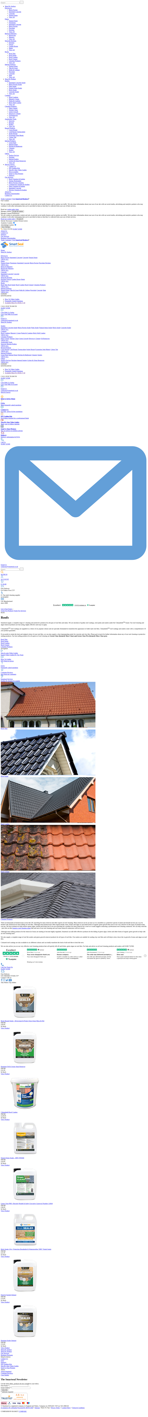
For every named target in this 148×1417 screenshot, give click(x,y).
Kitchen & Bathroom (15, 146)
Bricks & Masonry (11, 33)
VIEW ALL (5, 259)
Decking (11, 30)
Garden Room (13, 46)
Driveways (8, 8)
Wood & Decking (11, 41)
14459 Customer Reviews (19, 1399)
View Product (5, 1028)
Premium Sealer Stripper (8, 1340)
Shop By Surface (10, 6)
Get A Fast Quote (6, 609)
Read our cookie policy (8, 219)
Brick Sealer (13, 90)
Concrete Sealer (14, 92)
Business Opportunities (12, 193)
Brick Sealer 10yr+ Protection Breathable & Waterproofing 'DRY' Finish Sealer (26, 1249)
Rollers (11, 124)
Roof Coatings (13, 97)
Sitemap (37, 1408)
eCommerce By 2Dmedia (9, 1408)
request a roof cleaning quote (21, 928)
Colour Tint (12, 137)
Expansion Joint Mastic (16, 135)
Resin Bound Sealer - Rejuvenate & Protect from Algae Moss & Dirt (22, 1021)
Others (7, 153)
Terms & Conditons (78, 1408)
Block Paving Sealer (15, 84)
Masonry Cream (14, 99)
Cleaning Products (15, 61)
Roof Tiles (12, 53)
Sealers (7, 81)
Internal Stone (13, 144)
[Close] (74, 1413)
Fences (11, 44)
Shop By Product (10, 79)
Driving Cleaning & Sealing (18, 190)
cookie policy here (13, 209)
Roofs (7, 52)
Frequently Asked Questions (14, 301)
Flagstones (12, 23)
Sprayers (11, 121)
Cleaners (11, 148)
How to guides (13, 172)
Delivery (11, 175)
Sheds (11, 48)
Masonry (11, 37)
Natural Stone (13, 15)
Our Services (9, 177)
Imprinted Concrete (15, 12)
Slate (10, 75)
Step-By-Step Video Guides (18, 170)
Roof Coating (13, 57)
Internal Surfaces (10, 64)
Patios (7, 19)
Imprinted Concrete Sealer (17, 83)
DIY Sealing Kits (14, 168)
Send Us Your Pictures (16, 173)
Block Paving (13, 10)
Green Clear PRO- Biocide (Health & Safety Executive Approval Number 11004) (27, 1203)
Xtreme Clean (13, 110)
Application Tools (11, 119)
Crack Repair (13, 130)
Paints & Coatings (14, 101)
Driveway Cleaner (15, 113)
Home (3, 250)
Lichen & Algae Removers (17, 161)
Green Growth (13, 112)
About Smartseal (6, 1371)
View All (12, 17)
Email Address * (6, 1388)
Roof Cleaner (13, 59)
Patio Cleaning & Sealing (17, 186)
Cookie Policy (66, 1408)
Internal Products (10, 141)
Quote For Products (7, 611)
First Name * (5, 1385)
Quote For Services (20, 611)
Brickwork (12, 35)
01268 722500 (17, 229)
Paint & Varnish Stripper (8, 1295)
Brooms (11, 123)
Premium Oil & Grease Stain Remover (13, 1066)
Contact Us (12, 166)
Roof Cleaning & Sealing (17, 179)
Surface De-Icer (14, 155)
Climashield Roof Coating (9, 1112)
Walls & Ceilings (14, 70)
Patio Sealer (12, 86)
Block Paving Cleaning (16, 183)
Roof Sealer (12, 55)
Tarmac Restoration (15, 181)
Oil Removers (13, 115)
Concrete (12, 13)
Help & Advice (10, 164)
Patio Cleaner (13, 108)
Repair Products (10, 128)
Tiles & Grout (13, 68)
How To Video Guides (12, 299)
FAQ (2, 1360)
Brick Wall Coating (15, 103)
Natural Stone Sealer (15, 88)
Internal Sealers (14, 159)
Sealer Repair (13, 133)
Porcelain (12, 28)
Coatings (8, 95)
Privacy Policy (55, 1408)
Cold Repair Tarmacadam (17, 132)
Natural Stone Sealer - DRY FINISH (12, 1158)
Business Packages (7, 1355)
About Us (8, 192)
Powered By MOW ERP (25, 1408)
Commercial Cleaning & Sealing (19, 184)
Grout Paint (12, 143)
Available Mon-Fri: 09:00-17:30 (15, 303)
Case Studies (5, 1375)
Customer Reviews (7, 1373)
